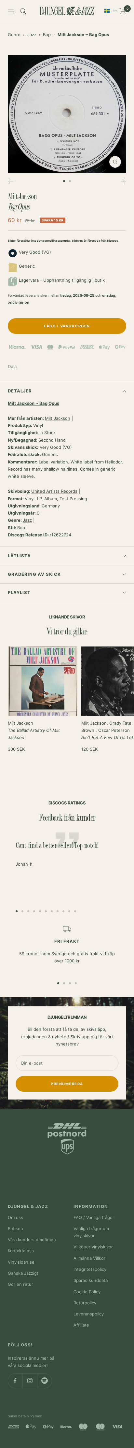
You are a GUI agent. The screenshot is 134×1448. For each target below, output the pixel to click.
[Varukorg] (122, 11)
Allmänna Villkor (89, 1258)
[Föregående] (10, 181)
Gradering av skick (34, 574)
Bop (47, 34)
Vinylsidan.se (21, 1262)
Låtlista (19, 555)
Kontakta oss (21, 1250)
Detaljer (20, 390)
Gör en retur (20, 1284)
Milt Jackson (57, 418)
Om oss (15, 1217)
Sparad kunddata (91, 1280)
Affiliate (81, 1324)
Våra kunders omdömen (32, 1239)
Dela (12, 366)
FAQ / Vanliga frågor (94, 1217)
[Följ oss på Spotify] (44, 1380)
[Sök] (23, 11)
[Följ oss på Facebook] (15, 1380)
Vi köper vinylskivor (93, 1246)
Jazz (31, 34)
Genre (14, 34)
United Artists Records (54, 491)
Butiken (15, 1228)
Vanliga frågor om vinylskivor (91, 1232)
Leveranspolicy (89, 1313)
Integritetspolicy (90, 1269)
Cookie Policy (87, 1291)
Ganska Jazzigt (23, 1273)
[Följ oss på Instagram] (29, 1380)
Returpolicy (85, 1302)
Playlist (19, 592)
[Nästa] (123, 181)
